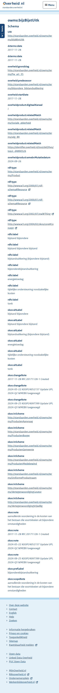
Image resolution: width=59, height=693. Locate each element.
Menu (51, 5)
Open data (14, 653)
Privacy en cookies (18, 633)
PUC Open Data (17, 661)
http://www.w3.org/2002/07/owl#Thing (29, 213)
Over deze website (18, 605)
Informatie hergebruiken (22, 629)
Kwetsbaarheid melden (21, 644)
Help (11, 616)
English (13, 612)
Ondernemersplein (19, 678)
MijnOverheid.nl (17, 670)
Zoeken (13, 620)
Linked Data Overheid (20, 657)
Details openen (2, 31)
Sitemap (13, 641)
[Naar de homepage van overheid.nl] (13, 4)
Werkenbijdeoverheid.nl (22, 682)
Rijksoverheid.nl (17, 674)
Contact (13, 609)
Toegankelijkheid (18, 637)
